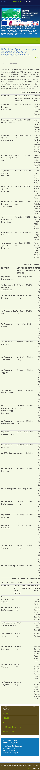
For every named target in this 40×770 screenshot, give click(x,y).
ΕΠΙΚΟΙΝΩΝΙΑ (29, 2)
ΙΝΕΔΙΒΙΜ (6, 718)
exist (29, 768)
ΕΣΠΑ (5, 722)
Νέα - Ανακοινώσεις (15, 2)
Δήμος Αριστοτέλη (10, 731)
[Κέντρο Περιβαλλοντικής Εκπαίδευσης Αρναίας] (20, 14)
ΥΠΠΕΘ (5, 713)
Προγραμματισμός (10, 63)
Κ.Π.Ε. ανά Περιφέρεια (12, 727)
